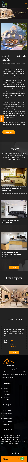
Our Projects (7, 394)
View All (14, 267)
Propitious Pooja (8, 418)
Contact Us (6, 400)
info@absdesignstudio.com (10, 437)
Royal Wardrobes (8, 421)
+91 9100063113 (7, 435)
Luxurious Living (7, 416)
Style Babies (7, 424)
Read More (8, 132)
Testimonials (7, 397)
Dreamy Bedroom (8, 410)
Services (6, 391)
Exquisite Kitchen (8, 413)
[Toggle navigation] (26, 4)
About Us (6, 388)
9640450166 (16, 435)
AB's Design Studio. (18, 458)
